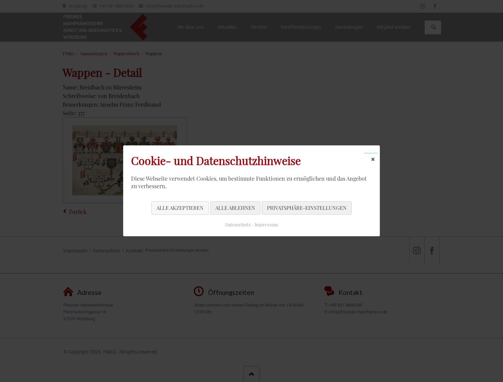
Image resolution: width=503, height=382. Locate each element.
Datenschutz (237, 225)
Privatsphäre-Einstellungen (307, 207)
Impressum (266, 225)
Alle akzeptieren (180, 207)
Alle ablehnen (235, 207)
